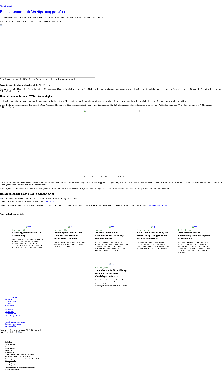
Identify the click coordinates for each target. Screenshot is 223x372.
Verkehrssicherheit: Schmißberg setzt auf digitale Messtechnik (194, 235)
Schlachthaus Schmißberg (12, 369)
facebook (129, 177)
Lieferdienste (9, 320)
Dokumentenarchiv (10, 361)
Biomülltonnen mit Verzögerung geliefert (32, 11)
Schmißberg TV (10, 314)
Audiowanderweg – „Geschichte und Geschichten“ (20, 354)
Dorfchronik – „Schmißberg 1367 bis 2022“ (17, 356)
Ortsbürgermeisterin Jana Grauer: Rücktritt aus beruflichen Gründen (68, 235)
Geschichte (9, 304)
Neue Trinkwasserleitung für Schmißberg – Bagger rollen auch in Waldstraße (152, 235)
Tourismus (99, 230)
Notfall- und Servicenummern (15, 322)
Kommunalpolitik (18, 230)
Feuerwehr (9, 310)
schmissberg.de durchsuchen (13, 363)
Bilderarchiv (9, 306)
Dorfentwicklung (143, 230)
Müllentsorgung (6, 6)
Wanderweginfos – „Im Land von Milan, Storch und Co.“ (22, 359)
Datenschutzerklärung (13, 324)
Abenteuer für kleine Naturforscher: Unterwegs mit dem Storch (109, 235)
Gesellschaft (9, 299)
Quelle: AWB (49, 202)
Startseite (7, 340)
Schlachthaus (9, 312)
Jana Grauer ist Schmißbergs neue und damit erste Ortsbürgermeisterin (111, 273)
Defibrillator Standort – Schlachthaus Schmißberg (20, 367)
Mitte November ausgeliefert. (158, 205)
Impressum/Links (11, 326)
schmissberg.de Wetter (13, 316)
